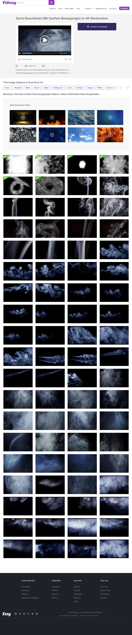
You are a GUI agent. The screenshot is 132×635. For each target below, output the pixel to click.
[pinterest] (24, 614)
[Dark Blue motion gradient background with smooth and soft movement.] (110, 118)
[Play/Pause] (20, 53)
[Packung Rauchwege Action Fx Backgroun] (18, 185)
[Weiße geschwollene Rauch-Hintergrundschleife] (18, 164)
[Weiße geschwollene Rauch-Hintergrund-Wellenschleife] (50, 164)
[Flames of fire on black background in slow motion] (110, 135)
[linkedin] (37, 614)
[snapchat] (32, 614)
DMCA (54, 598)
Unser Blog (105, 594)
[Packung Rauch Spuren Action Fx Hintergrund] (50, 185)
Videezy (24, 594)
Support (55, 594)
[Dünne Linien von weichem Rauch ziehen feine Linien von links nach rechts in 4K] (50, 378)
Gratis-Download (98, 26)
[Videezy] (9, 3)
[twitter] (20, 614)
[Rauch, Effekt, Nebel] (50, 356)
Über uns (104, 586)
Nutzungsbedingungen (68, 615)
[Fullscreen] (69, 53)
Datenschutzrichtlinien (89, 615)
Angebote (56, 586)
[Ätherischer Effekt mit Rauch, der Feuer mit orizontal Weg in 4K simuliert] (50, 335)
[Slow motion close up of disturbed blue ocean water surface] (81, 118)
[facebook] (16, 614)
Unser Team (105, 590)
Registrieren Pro (101, 9)
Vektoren (52, 9)
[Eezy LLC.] (7, 613)
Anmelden (124, 8)
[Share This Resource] (70, 59)
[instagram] (28, 614)
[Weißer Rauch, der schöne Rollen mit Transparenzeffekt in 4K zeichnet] (114, 228)
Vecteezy (25, 590)
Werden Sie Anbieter (30, 598)
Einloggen (113, 9)
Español (77, 590)
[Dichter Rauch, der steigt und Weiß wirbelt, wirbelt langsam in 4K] (50, 442)
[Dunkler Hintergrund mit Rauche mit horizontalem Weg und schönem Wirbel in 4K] (82, 250)
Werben (55, 590)
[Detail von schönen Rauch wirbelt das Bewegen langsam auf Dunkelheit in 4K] (82, 420)
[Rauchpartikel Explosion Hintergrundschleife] (114, 164)
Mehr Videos (69, 9)
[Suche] (51, 2)
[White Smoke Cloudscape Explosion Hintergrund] (82, 164)
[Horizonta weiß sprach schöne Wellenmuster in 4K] (18, 292)
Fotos (60, 9)
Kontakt (103, 598)
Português (78, 594)
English (77, 586)
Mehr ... (77, 601)
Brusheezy (25, 586)
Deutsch (77, 598)
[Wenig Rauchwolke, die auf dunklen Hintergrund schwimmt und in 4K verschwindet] (50, 484)
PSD (78, 9)
